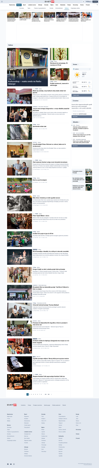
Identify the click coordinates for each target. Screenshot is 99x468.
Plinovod (77, 125)
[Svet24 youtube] (11, 464)
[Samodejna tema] (83, 2)
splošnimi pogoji (82, 113)
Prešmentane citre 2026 (41, 303)
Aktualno (75, 122)
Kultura (13, 79)
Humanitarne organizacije (81, 139)
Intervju (39, 142)
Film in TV (38, 356)
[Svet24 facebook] (8, 464)
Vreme (75, 64)
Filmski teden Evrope (42, 285)
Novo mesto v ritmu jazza (43, 106)
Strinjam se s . (80, 113)
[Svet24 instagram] (14, 464)
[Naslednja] (51, 394)
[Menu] (2, 1)
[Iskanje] (97, 4)
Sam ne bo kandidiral (80, 133)
